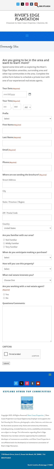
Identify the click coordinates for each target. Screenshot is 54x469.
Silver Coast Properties (36, 415)
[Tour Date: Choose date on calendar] (29, 94)
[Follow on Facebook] (17, 4)
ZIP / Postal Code (10, 213)
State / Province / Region (13, 202)
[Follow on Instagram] (27, 4)
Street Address (9, 180)
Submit (6, 363)
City (4, 191)
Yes (7, 294)
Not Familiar (11, 240)
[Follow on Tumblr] (31, 4)
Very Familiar (11, 247)
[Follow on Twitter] (22, 4)
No (7, 298)
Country (6, 224)
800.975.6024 (44, 6)
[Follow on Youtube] (36, 4)
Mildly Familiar (12, 243)
